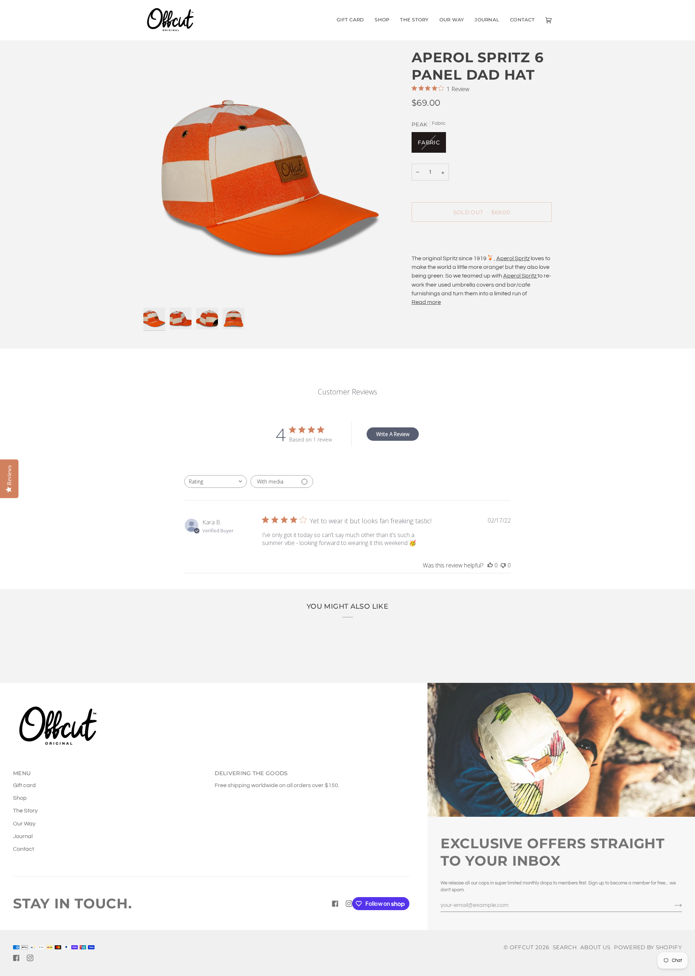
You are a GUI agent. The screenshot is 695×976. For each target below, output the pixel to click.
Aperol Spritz (513, 258)
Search (565, 947)
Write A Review (392, 434)
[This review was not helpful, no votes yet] (503, 565)
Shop (20, 798)
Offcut (522, 947)
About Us (595, 947)
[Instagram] (349, 903)
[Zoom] (271, 176)
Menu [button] (22, 773)
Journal (23, 836)
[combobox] (215, 481)
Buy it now (481, 236)
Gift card (24, 785)
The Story (25, 811)
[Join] (672, 905)
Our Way (24, 824)
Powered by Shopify (648, 947)
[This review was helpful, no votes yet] (490, 565)
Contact (23, 849)
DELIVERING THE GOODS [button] (251, 773)
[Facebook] (335, 903)
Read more (426, 302)
